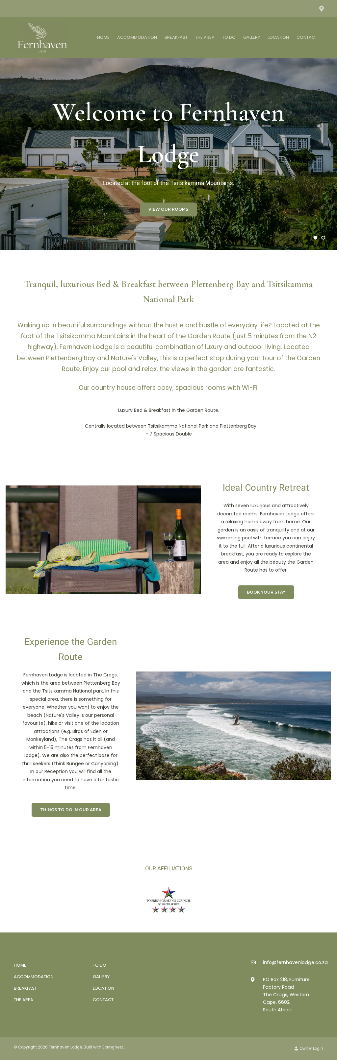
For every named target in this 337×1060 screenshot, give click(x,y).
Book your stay (266, 592)
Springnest (112, 1047)
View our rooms (168, 209)
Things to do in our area (70, 809)
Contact (307, 37)
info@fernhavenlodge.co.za (295, 962)
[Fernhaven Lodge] (42, 36)
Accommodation (137, 37)
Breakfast (176, 37)
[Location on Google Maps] (321, 8)
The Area (205, 37)
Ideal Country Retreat (266, 487)
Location (278, 37)
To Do (229, 37)
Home (103, 37)
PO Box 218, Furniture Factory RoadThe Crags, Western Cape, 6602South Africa (286, 994)
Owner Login (310, 1048)
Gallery (251, 37)
